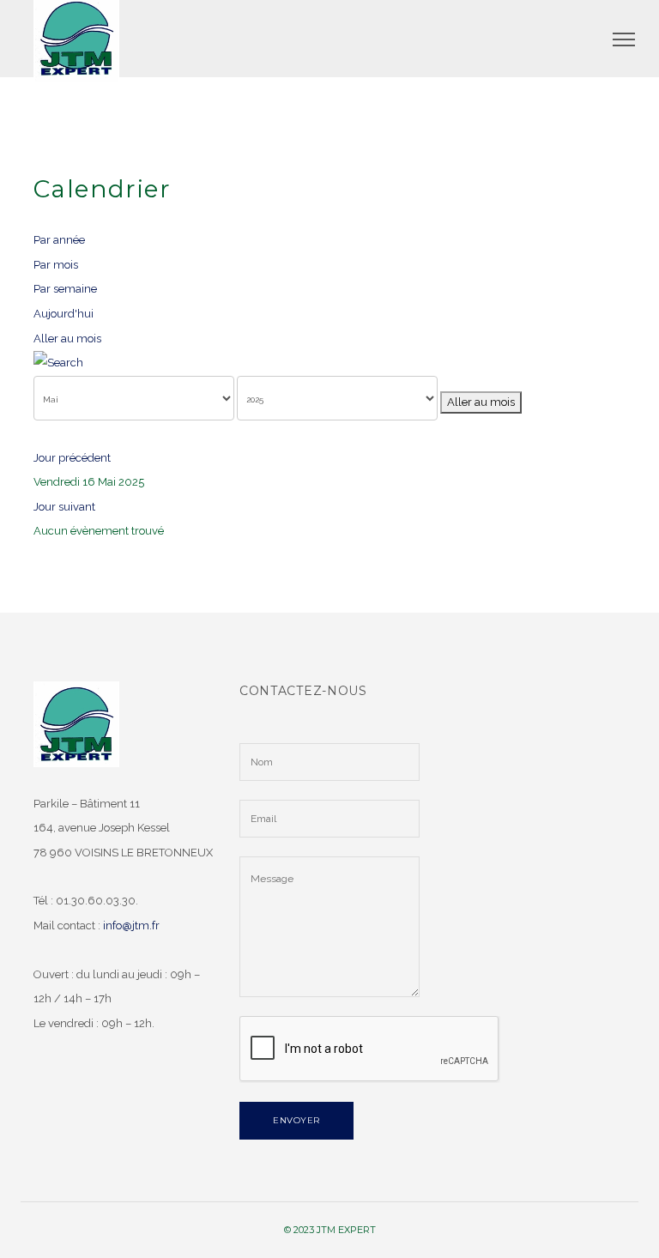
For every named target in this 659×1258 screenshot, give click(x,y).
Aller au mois (67, 338)
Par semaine (65, 288)
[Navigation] (624, 38)
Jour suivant (64, 506)
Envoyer (296, 1120)
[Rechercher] (329, 363)
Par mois (55, 264)
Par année (59, 239)
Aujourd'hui (63, 313)
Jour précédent (72, 457)
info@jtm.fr (131, 925)
